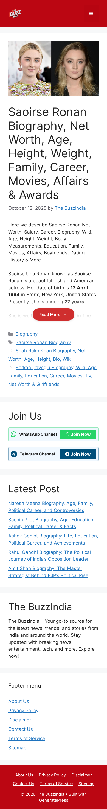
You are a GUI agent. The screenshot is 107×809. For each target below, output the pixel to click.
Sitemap (17, 747)
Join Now (81, 434)
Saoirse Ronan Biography (43, 342)
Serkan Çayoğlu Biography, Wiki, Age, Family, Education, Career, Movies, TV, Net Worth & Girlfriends (53, 376)
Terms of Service (26, 738)
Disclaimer (19, 720)
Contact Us (20, 729)
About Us (18, 701)
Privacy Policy (23, 710)
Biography (27, 334)
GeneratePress (53, 800)
